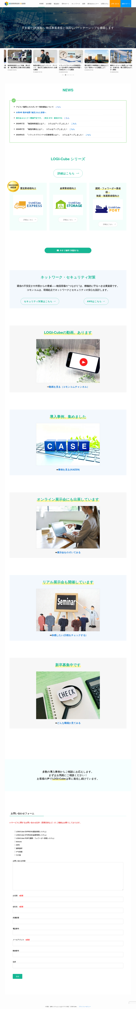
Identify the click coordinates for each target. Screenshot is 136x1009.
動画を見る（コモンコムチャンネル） (69, 386)
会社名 (18, 906)
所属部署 (16, 917)
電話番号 (16, 928)
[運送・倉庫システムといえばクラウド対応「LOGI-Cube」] (15, 4)
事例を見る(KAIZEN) (69, 469)
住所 (14, 962)
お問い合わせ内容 (19, 861)
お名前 (18, 895)
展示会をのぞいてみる (69, 552)
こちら (58, 107)
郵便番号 (16, 951)
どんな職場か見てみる (69, 722)
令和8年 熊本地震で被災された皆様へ (31, 112)
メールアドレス (21, 939)
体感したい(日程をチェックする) (69, 635)
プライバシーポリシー (85, 1006)
